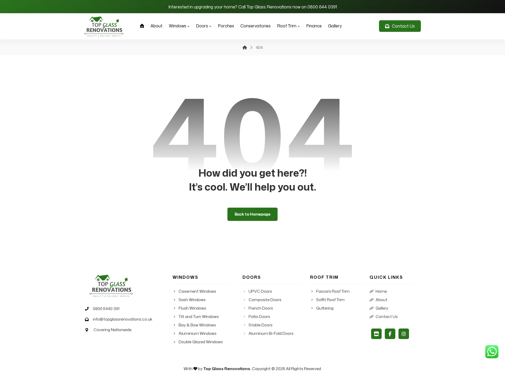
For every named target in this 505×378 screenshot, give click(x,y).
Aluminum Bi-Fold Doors (271, 333)
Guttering (325, 308)
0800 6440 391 (106, 308)
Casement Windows (197, 291)
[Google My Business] (376, 334)
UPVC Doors (260, 291)
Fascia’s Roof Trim (333, 291)
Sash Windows (192, 299)
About (381, 299)
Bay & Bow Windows (197, 325)
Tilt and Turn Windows (199, 316)
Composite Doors (265, 299)
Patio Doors (259, 316)
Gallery (382, 308)
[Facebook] (390, 334)
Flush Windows (192, 308)
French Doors (261, 308)
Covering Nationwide (112, 329)
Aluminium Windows (197, 333)
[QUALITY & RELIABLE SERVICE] (104, 26)
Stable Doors (260, 325)
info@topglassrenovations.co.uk (122, 319)
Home (381, 291)
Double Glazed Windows (201, 342)
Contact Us (387, 316)
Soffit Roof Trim (330, 299)
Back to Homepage (253, 214)
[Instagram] (403, 334)
